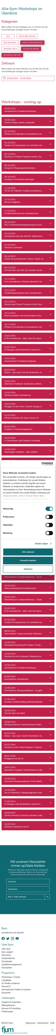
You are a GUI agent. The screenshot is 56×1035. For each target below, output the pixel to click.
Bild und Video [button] (10, 43)
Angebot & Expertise (11, 1002)
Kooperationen (8, 958)
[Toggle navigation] (51, 1030)
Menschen (6, 955)
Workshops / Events (11, 977)
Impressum (31, 1023)
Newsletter (7, 967)
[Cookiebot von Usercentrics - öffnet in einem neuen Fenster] (41, 463)
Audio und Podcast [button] (27, 36)
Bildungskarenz (8, 1005)
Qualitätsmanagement (12, 964)
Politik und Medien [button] (31, 49)
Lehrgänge (6, 980)
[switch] (49, 517)
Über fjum (6, 948)
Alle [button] (8, 36)
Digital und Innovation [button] (32, 43)
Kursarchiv (6, 992)
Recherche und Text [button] (12, 55)
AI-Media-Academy (11, 983)
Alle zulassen (28, 552)
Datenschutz (42, 1023)
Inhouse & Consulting (11, 1008)
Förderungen (7, 1011)
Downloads (7, 961)
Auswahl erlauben (28, 560)
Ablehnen (28, 569)
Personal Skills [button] (10, 49)
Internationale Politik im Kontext (16, 989)
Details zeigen (41, 543)
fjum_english (7, 952)
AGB (52, 1023)
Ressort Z (6, 986)
